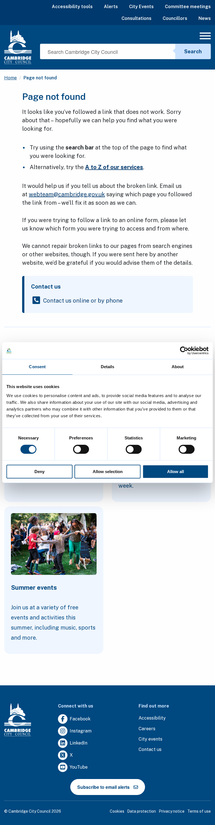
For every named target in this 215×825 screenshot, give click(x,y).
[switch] (81, 449)
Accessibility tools (72, 6)
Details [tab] (107, 366)
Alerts (111, 6)
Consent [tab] (37, 366)
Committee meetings (188, 6)
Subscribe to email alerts (103, 787)
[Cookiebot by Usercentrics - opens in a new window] (184, 350)
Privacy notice (171, 811)
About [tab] (178, 366)
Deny (39, 471)
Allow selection (108, 471)
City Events (141, 6)
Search (193, 51)
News (204, 18)
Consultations (136, 18)
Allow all (175, 471)
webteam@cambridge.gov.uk (67, 194)
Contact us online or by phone (83, 300)
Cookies (117, 811)
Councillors (175, 18)
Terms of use (199, 811)
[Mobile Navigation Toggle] (205, 37)
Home (10, 77)
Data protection (141, 811)
